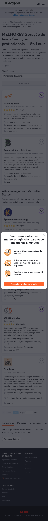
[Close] (44, 234)
